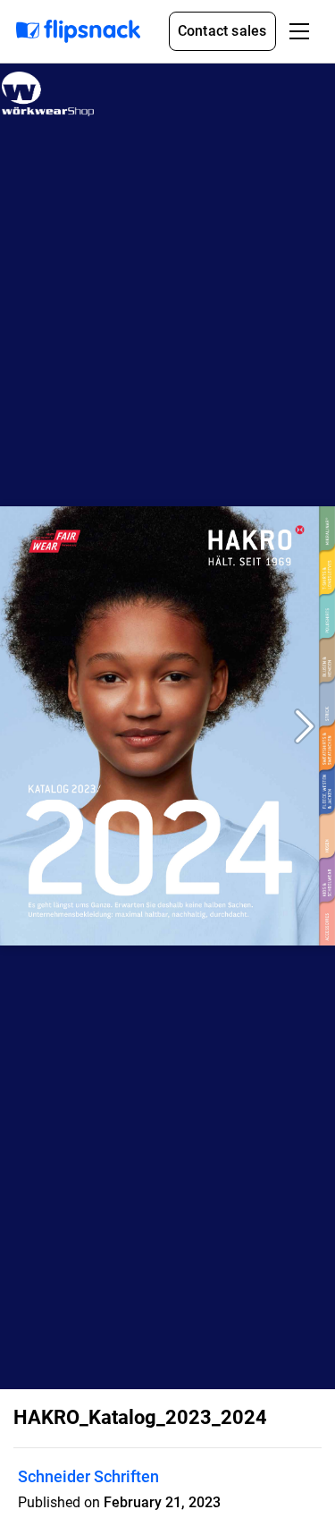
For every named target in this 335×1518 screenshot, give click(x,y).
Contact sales (222, 30)
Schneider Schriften (88, 1476)
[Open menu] (299, 31)
